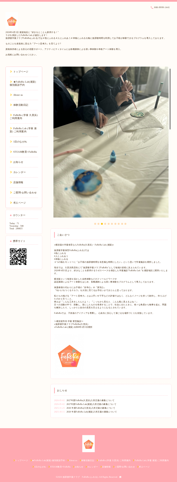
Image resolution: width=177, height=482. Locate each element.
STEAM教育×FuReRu (25, 152)
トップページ (20, 71)
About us (18, 95)
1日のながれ (20, 141)
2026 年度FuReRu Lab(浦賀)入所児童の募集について (92, 412)
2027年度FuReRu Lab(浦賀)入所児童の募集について (92, 404)
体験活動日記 (20, 105)
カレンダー (19, 172)
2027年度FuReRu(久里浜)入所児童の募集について (91, 400)
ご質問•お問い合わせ (25, 192)
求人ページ (19, 202)
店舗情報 (18, 182)
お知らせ (18, 162)
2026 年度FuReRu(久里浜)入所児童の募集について (91, 408)
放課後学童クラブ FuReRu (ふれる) (80, 477)
